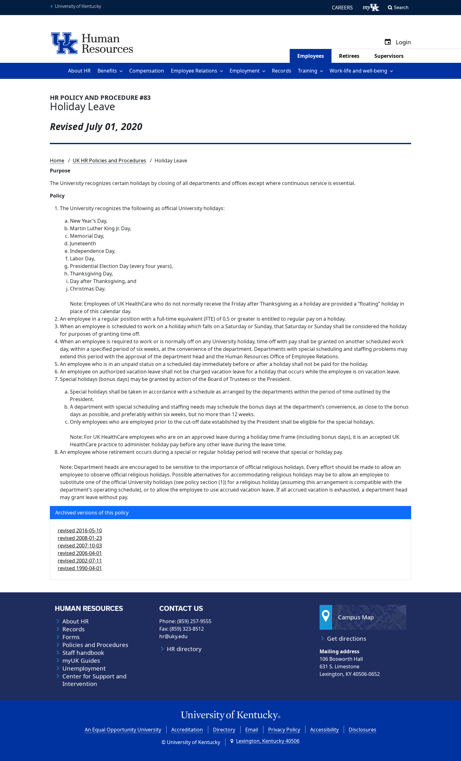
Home (57, 160)
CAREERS (342, 7)
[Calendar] (388, 42)
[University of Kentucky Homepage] (230, 715)
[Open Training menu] (322, 71)
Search (401, 7)
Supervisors (389, 55)
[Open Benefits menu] (122, 71)
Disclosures (362, 729)
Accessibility (324, 729)
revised (80, 530)
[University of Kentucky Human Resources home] (92, 42)
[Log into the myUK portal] (371, 7)
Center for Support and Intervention (94, 680)
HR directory (184, 649)
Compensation (146, 70)
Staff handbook (83, 652)
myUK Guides (81, 660)
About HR (79, 70)
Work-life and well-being (358, 70)
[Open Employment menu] (265, 71)
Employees (310, 55)
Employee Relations (194, 70)
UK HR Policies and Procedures (109, 160)
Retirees (349, 55)
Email (251, 729)
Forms (71, 637)
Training (307, 70)
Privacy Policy (284, 729)
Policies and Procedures (95, 645)
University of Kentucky (78, 6)
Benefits (107, 70)
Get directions (346, 638)
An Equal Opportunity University (123, 729)
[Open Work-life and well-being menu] (392, 71)
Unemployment (84, 668)
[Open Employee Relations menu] (222, 71)
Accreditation (187, 729)
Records (281, 70)
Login (403, 42)
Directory (224, 729)
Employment (245, 70)
